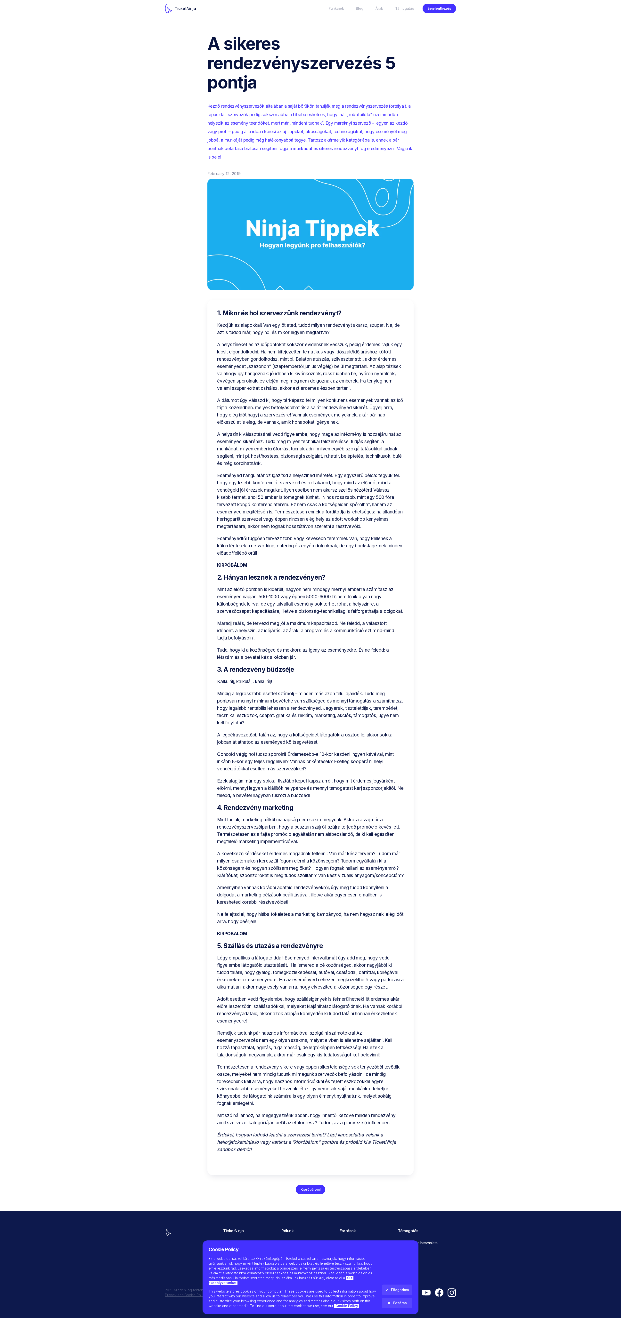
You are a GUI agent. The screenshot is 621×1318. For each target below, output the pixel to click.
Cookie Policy (346, 1306)
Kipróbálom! (311, 1189)
